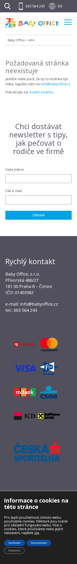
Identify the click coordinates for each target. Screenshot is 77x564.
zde (36, 533)
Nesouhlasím (39, 543)
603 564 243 (35, 6)
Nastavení (14, 550)
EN (60, 6)
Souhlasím (14, 543)
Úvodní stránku (41, 92)
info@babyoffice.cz (55, 84)
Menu (68, 20)
